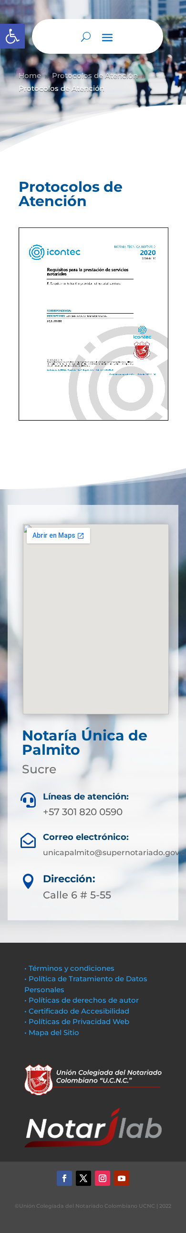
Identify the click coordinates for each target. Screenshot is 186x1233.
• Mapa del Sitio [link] (52, 1032)
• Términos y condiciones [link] (69, 968)
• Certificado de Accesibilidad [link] (76, 1011)
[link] (12, 36)
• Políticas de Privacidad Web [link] (76, 1021)
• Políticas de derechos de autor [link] (81, 1000)
